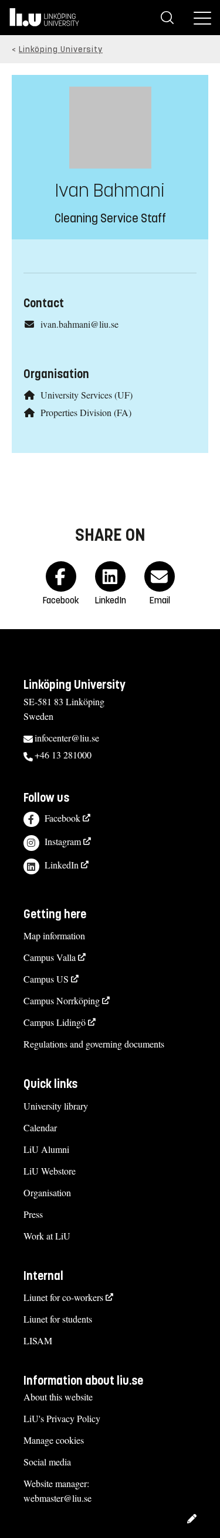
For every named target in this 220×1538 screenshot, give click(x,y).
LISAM (37, 1340)
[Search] (167, 17)
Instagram (63, 841)
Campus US (46, 979)
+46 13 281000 (63, 755)
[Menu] (202, 17)
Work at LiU (46, 1236)
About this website (58, 1397)
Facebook (62, 818)
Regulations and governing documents (93, 1044)
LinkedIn (62, 865)
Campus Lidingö (54, 1022)
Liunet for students (57, 1319)
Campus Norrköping (61, 1000)
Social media (47, 1461)
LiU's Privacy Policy (61, 1418)
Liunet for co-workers (63, 1297)
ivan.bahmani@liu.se (79, 324)
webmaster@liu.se (57, 1498)
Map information (54, 935)
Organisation (47, 1192)
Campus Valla (49, 957)
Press (33, 1214)
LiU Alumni (46, 1149)
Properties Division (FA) (85, 412)
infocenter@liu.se (67, 738)
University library (55, 1106)
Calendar (40, 1127)
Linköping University (61, 49)
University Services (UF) (86, 395)
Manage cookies (53, 1440)
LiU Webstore (49, 1171)
